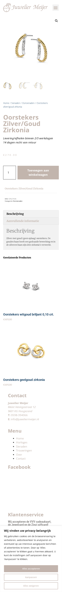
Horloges (21, 442)
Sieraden (15, 103)
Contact (21, 458)
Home (6, 103)
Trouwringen (24, 450)
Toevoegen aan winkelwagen (38, 172)
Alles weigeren (31, 585)
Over (19, 454)
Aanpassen (31, 577)
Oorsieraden (28, 103)
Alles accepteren (31, 568)
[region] (31, 559)
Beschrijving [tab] (15, 214)
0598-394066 (19, 415)
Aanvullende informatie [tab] (23, 221)
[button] (55, 7)
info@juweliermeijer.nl (25, 419)
